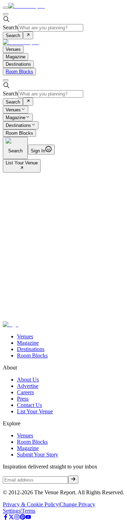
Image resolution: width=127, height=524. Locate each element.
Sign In (38, 150)
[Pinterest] (22, 518)
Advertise (27, 386)
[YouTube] (28, 518)
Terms (28, 511)
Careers (25, 392)
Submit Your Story (37, 455)
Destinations (18, 125)
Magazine (15, 117)
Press (23, 399)
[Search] (28, 35)
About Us (28, 380)
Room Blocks (19, 71)
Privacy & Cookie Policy (31, 504)
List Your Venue (22, 162)
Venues (13, 109)
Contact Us (29, 405)
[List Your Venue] (22, 168)
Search (10, 27)
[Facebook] (5, 518)
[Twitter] (11, 518)
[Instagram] (17, 518)
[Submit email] (73, 479)
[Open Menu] (5, 8)
